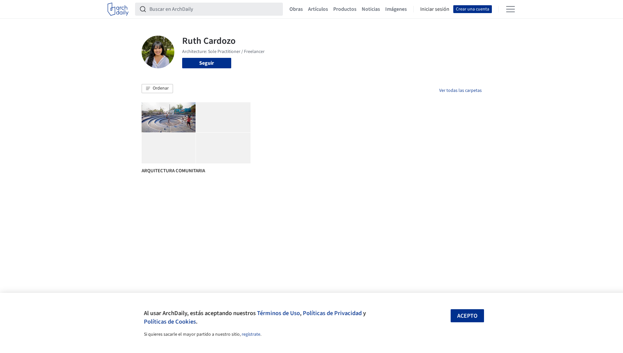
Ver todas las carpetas (460, 90)
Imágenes (396, 9)
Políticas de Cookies (170, 321)
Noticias (371, 9)
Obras (296, 9)
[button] (157, 88)
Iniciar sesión (434, 9)
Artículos (318, 9)
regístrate (251, 334)
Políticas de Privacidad (332, 313)
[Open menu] (510, 9)
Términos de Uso (278, 313)
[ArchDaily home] (118, 9)
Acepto (467, 316)
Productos (344, 9)
